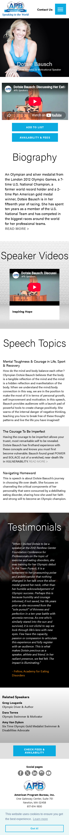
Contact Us (44, 9)
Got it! (34, 828)
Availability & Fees (35, 137)
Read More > (17, 228)
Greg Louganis (12, 703)
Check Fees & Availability (34, 750)
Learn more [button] (40, 819)
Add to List (35, 127)
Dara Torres (10, 712)
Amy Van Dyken (13, 722)
